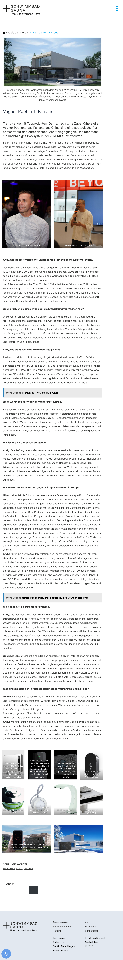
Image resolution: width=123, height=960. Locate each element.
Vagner (28, 868)
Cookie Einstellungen (64, 946)
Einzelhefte (91, 926)
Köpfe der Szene (17, 32)
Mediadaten (91, 942)
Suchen (10, 883)
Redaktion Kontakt (95, 938)
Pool (19, 868)
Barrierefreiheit (61, 950)
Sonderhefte (92, 930)
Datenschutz (60, 942)
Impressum (59, 938)
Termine (57, 930)
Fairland (9, 868)
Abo (87, 922)
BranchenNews (61, 922)
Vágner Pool (59, 163)
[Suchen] (33, 890)
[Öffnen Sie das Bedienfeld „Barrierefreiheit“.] (6, 954)
